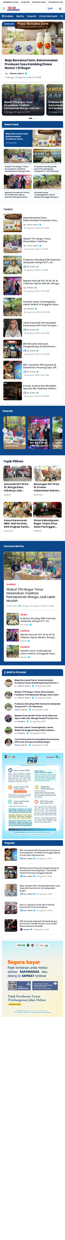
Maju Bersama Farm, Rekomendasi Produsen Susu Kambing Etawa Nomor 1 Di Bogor (17, 139)
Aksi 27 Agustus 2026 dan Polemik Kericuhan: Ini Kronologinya (37, 905)
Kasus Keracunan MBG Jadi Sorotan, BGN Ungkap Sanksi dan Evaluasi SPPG (17, 525)
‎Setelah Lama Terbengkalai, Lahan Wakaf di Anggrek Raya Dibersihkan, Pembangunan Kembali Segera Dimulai (46, 198)
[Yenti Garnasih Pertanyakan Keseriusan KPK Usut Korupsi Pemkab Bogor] (8, 742)
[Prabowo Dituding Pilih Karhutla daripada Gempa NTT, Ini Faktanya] (8, 707)
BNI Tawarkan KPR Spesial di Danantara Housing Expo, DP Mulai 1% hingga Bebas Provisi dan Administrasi (40, 853)
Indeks (9, 16)
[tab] (18, 207)
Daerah (31, 16)
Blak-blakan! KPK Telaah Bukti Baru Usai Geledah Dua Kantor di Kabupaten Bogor (40, 888)
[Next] (60, 430)
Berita (20, 16)
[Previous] (4, 430)
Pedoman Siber (39, 2)
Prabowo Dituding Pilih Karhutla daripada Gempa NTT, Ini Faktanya (46, 168)
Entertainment (48, 16)
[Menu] (3, 8)
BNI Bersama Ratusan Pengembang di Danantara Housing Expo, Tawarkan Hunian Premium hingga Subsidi (39, 870)
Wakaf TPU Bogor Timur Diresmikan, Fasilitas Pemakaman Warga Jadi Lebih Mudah (17, 170)
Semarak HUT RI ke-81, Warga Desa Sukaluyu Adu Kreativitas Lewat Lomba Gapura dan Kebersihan (16, 492)
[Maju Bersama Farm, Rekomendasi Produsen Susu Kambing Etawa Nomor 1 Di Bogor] (8, 683)
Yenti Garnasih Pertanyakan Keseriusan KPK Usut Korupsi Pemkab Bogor (37, 740)
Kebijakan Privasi (10, 2)
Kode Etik (25, 2)
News (23, 614)
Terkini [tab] (8, 209)
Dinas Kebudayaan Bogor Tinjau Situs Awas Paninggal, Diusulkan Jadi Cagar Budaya (46, 527)
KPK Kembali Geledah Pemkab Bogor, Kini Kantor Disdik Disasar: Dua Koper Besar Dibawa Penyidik (39, 923)
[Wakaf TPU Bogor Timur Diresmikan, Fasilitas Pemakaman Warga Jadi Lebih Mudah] (14, 432)
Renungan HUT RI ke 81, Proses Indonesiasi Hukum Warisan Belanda (46, 488)
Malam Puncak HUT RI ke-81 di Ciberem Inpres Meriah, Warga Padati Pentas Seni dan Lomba (17, 196)
